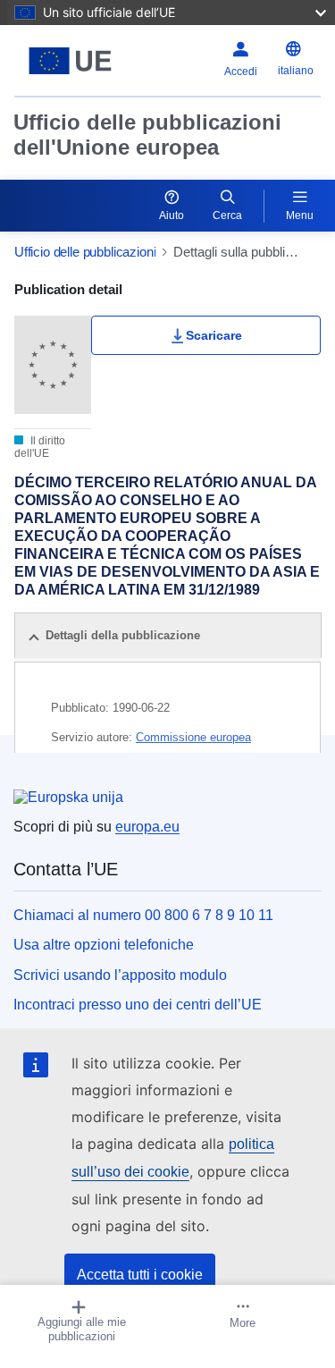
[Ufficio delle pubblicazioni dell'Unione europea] (70, 60)
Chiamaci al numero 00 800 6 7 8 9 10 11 (143, 915)
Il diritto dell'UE (39, 447)
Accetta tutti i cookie (140, 1274)
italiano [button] (296, 70)
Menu (300, 215)
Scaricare (214, 335)
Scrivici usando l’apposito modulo (120, 975)
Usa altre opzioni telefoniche (103, 944)
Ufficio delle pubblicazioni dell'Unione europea (147, 134)
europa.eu (147, 826)
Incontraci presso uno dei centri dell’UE (137, 1004)
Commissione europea (193, 737)
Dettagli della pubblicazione (123, 635)
